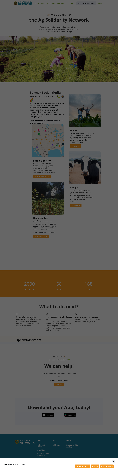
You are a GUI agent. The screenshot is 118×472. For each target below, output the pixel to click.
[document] (59, 465)
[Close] (113, 461)
